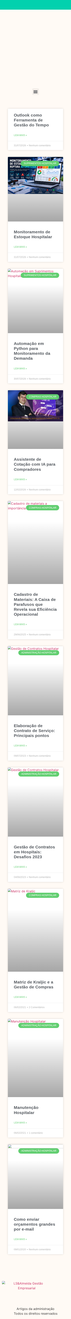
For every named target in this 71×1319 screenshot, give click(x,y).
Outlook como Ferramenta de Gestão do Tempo (31, 120)
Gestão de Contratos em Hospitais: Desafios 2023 (34, 852)
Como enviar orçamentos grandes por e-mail (34, 1224)
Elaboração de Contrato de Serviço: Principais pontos (34, 730)
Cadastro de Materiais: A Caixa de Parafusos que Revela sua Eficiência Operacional (35, 604)
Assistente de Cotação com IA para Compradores (34, 464)
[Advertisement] (35, 51)
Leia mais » (20, 135)
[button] (35, 91)
